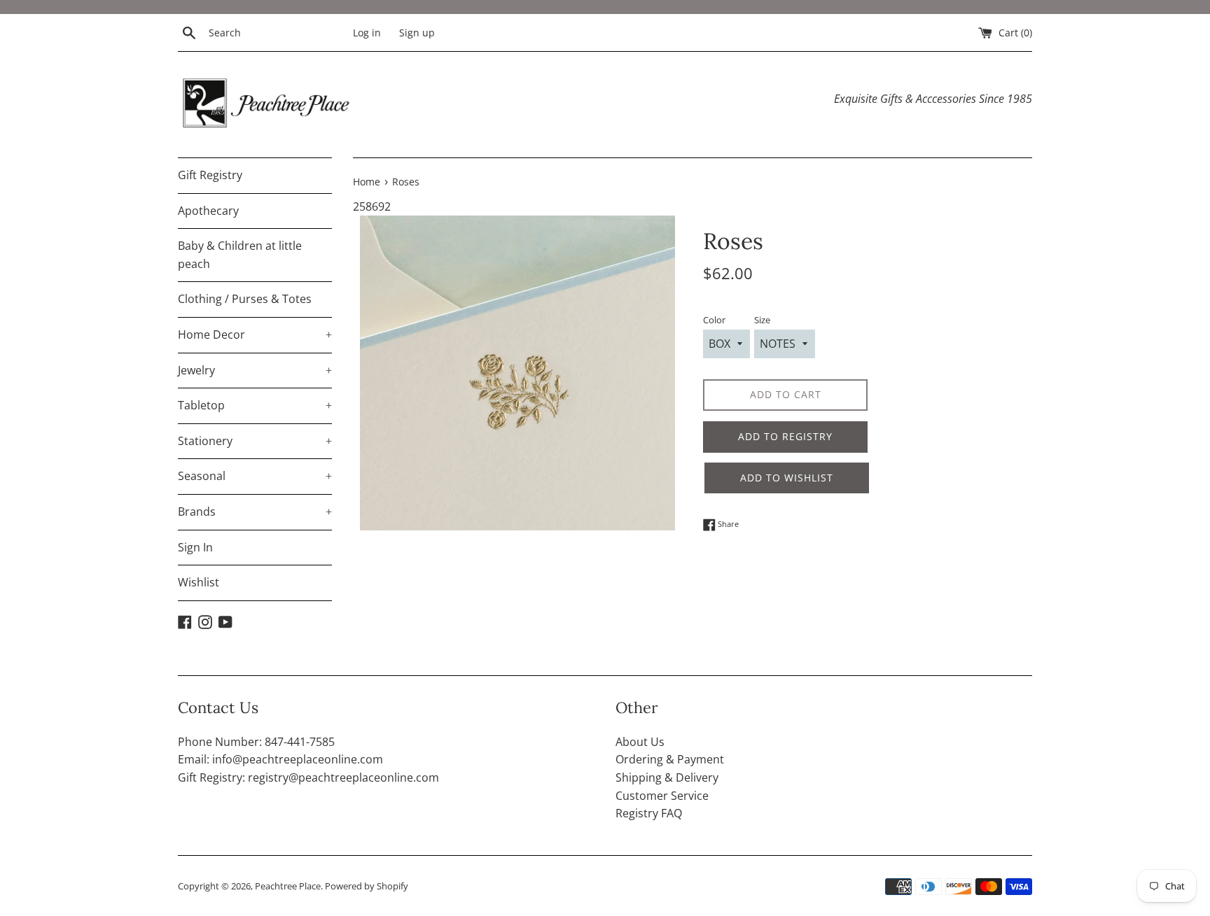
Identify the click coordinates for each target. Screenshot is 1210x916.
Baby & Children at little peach (240, 255)
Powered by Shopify (366, 886)
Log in (367, 32)
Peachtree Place (288, 886)
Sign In (195, 547)
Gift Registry (210, 175)
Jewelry (255, 370)
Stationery (255, 441)
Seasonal (255, 476)
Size (762, 319)
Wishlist (198, 582)
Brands (255, 511)
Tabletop (255, 405)
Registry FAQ (649, 813)
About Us (640, 741)
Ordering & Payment (670, 759)
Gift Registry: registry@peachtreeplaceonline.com (308, 777)
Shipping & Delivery (667, 777)
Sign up (417, 32)
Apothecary (208, 210)
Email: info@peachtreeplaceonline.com (280, 759)
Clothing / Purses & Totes (245, 298)
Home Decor (255, 334)
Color (714, 319)
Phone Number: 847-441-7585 (256, 741)
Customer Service (662, 795)
